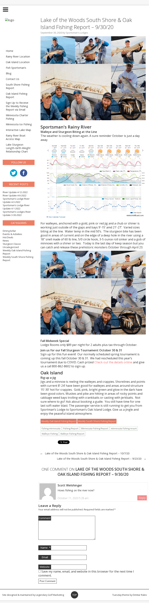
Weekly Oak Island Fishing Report (58, 421)
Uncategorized (11, 247)
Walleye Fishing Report (72, 433)
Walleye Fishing (50, 433)
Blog (8, 73)
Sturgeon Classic (12, 243)
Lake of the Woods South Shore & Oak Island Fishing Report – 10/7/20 (87, 453)
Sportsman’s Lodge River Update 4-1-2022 (16, 207)
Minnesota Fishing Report (94, 428)
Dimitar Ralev (140, 594)
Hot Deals (8, 237)
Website (45, 567)
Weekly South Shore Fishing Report (97, 421)
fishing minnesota (51, 428)
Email (45, 557)
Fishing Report (70, 428)
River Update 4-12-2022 (15, 192)
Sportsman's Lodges (77, 32)
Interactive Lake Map (18, 130)
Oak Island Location (18, 62)
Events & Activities (12, 234)
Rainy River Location (18, 56)
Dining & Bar (9, 230)
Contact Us (12, 79)
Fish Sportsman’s (16, 67)
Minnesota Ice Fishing (19, 124)
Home (9, 51)
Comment (45, 518)
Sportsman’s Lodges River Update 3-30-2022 (17, 213)
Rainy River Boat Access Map (15, 137)
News (6, 240)
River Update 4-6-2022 (14, 195)
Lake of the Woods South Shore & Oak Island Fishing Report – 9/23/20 (99, 458)
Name (45, 547)
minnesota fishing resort (124, 428)
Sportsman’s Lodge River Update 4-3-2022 (16, 200)
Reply (142, 498)
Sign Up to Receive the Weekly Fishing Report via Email (17, 106)
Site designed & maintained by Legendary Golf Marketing (33, 594)
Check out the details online (113, 362)
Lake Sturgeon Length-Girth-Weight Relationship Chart (18, 148)
